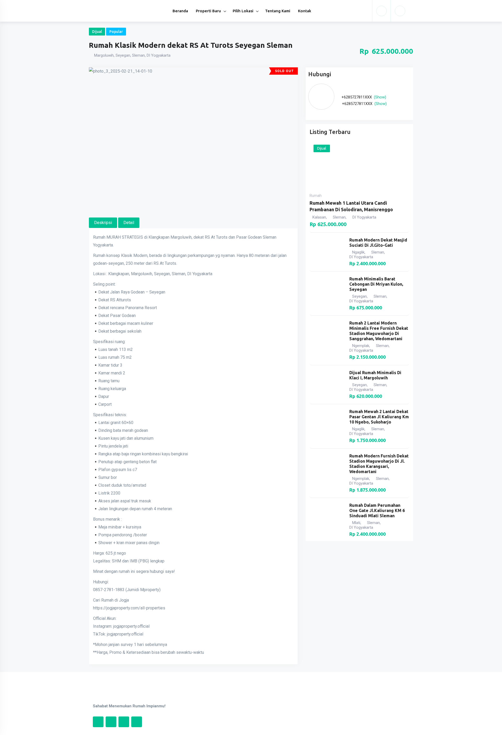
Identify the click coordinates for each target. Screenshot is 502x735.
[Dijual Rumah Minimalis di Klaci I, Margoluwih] (327, 385)
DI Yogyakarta (364, 217)
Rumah (316, 195)
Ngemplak (360, 345)
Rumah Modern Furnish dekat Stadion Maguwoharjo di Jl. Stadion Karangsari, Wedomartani (379, 464)
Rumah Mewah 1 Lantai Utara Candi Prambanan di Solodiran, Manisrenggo (351, 206)
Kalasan (319, 217)
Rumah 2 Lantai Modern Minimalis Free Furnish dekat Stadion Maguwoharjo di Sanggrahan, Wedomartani (378, 331)
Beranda (180, 11)
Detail (128, 222)
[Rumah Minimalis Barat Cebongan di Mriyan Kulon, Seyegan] (327, 293)
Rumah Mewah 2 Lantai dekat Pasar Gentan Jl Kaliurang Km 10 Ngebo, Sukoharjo (379, 416)
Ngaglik (358, 252)
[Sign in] (381, 11)
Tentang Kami (277, 11)
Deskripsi (103, 222)
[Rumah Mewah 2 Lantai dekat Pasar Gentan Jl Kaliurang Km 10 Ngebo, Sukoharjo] (327, 426)
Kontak (304, 11)
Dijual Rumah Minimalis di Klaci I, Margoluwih (375, 375)
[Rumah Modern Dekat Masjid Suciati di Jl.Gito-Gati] (327, 252)
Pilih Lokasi (243, 11)
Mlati (356, 522)
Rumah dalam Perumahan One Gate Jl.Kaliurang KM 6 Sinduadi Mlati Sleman (377, 510)
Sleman (339, 217)
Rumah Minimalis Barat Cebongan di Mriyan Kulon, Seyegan (376, 284)
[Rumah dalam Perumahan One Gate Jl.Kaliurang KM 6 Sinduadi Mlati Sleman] (327, 520)
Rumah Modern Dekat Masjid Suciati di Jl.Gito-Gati (378, 243)
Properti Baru (208, 11)
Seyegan (359, 296)
